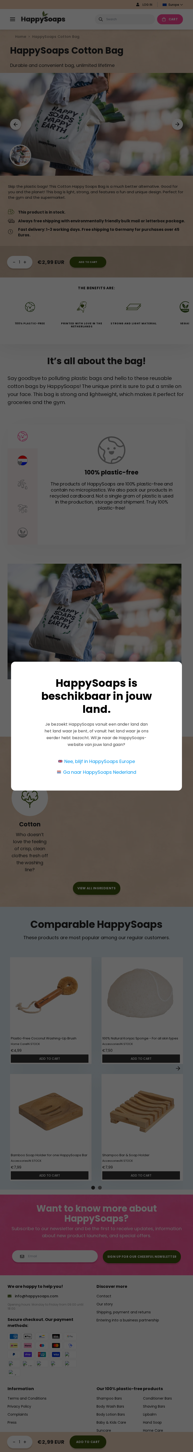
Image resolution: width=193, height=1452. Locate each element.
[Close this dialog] (179, 653)
